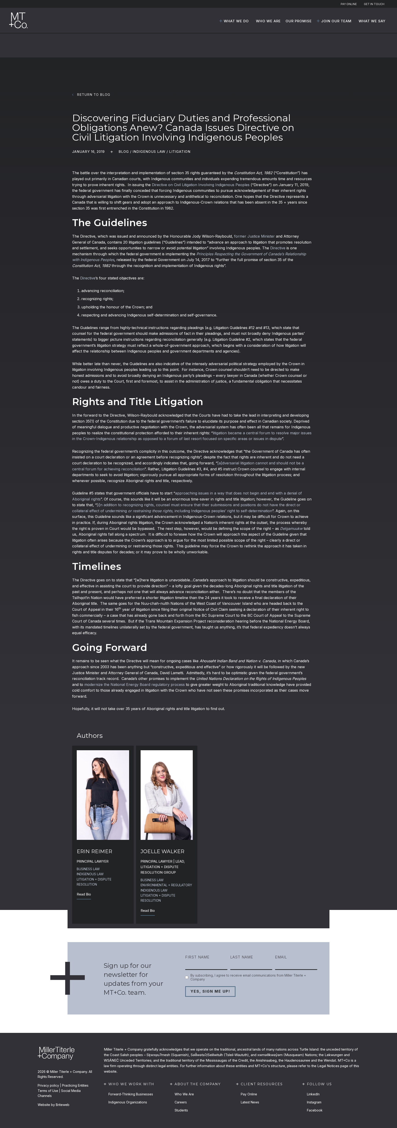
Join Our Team (336, 21)
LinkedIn (313, 1094)
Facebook (315, 1110)
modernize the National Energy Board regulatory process (134, 684)
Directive (277, 248)
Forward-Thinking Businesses (130, 1094)
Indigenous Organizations (127, 1102)
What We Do (236, 21)
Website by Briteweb (53, 1105)
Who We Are (268, 21)
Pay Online (349, 4)
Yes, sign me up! (210, 991)
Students (181, 1110)
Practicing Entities (75, 1085)
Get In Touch (374, 4)
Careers (181, 1102)
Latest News (250, 1102)
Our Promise (299, 21)
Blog (124, 151)
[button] (220, 21)
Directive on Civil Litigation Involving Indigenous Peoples (201, 184)
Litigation (179, 151)
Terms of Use (48, 1091)
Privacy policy (48, 1085)
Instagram (314, 1102)
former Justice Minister (254, 236)
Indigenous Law (149, 151)
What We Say (372, 21)
